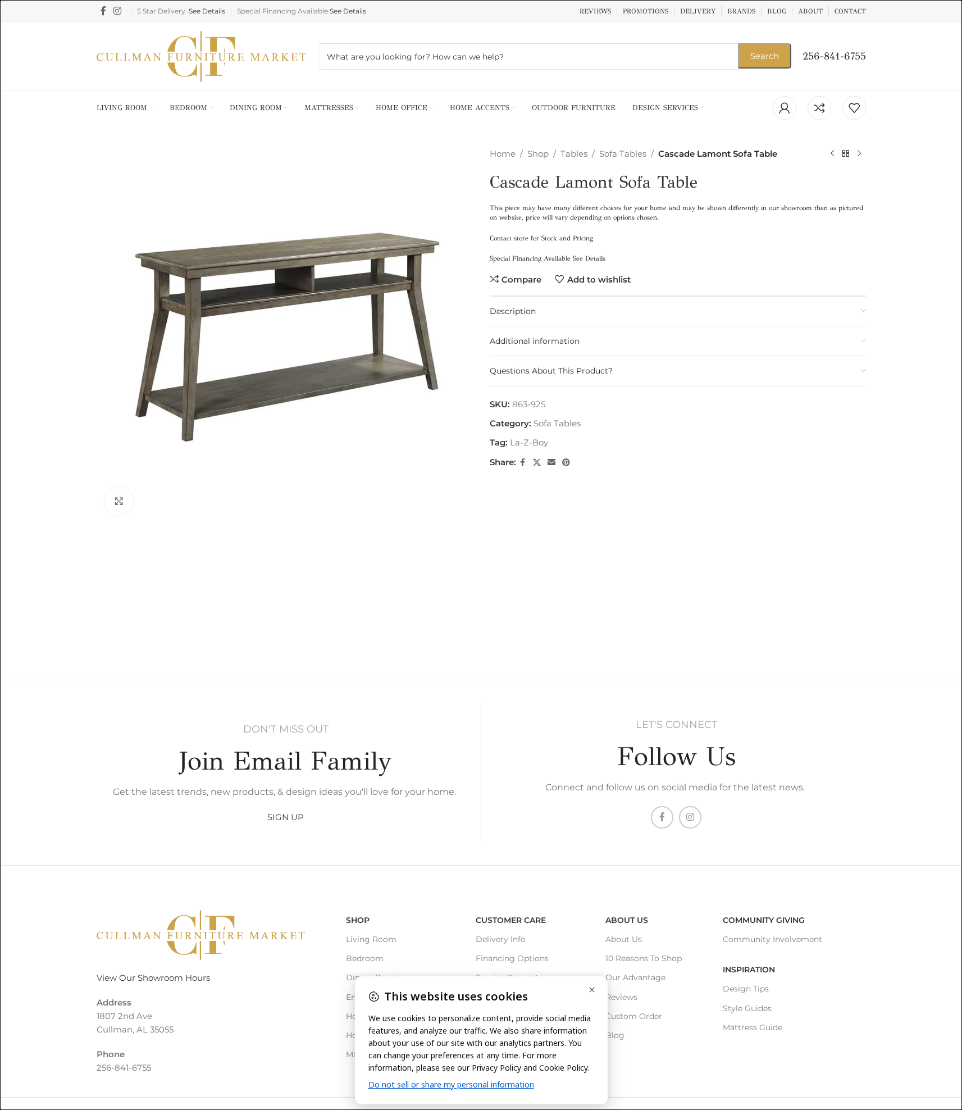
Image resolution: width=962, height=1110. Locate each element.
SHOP (358, 920)
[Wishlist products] (854, 108)
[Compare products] (819, 108)
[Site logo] (202, 55)
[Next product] (859, 154)
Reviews (621, 997)
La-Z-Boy (529, 442)
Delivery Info (501, 939)
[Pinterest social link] (566, 462)
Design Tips (746, 989)
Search (764, 56)
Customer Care (511, 920)
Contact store (509, 238)
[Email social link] (551, 462)
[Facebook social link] (103, 11)
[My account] (784, 108)
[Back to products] (845, 154)
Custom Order (633, 1016)
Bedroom (365, 958)
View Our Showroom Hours (153, 977)
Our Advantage (635, 977)
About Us (626, 920)
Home (503, 153)
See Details (207, 11)
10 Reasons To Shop (643, 958)
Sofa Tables (622, 153)
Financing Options (512, 958)
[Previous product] (832, 154)
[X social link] (537, 462)
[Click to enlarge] (119, 501)
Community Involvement (772, 939)
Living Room (371, 939)
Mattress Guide (752, 1027)
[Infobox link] (834, 56)
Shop (538, 153)
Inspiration (749, 970)
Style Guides (747, 1008)
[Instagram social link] (117, 11)
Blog (614, 1035)
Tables (573, 153)
